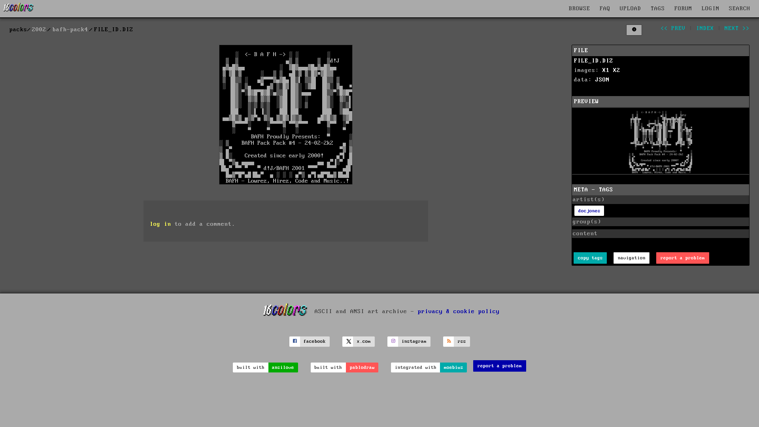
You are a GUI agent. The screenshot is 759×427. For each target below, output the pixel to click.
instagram (414, 341)
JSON (602, 80)
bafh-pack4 (70, 29)
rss (462, 341)
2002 (39, 29)
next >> (737, 28)
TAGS (658, 9)
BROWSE (579, 9)
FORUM (683, 9)
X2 (616, 70)
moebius (453, 367)
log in (160, 224)
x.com (364, 341)
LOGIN (710, 9)
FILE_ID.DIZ (593, 61)
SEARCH (739, 9)
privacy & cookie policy (459, 311)
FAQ (605, 9)
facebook (315, 341)
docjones (589, 211)
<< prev (673, 28)
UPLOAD (630, 9)
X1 (606, 70)
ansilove (283, 367)
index (705, 28)
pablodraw (362, 367)
